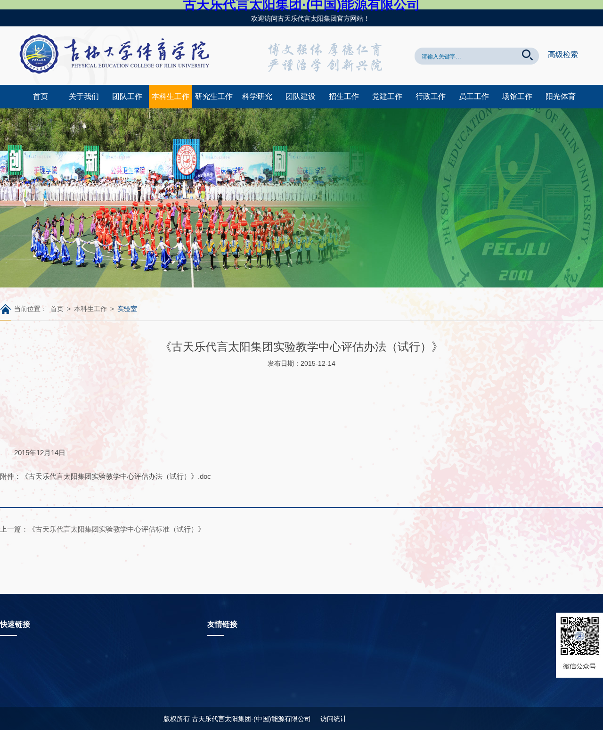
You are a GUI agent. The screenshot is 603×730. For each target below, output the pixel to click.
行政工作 (431, 96)
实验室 (127, 308)
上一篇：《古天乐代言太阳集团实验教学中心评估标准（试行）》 (102, 529)
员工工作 (474, 96)
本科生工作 (170, 96)
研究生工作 (214, 96)
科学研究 (257, 96)
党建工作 (387, 96)
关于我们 (84, 96)
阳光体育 (561, 96)
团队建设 (300, 96)
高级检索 (563, 54)
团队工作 (127, 96)
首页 (40, 96)
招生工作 (344, 96)
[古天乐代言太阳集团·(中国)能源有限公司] (118, 82)
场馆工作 (517, 96)
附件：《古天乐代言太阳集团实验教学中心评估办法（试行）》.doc (105, 476)
